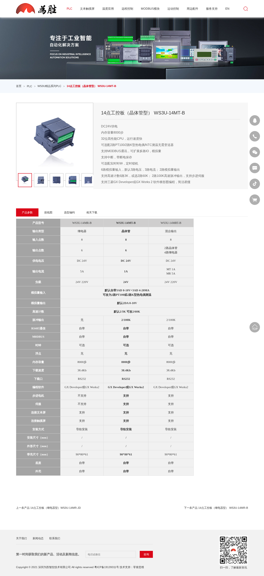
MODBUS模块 (150, 8)
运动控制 (173, 8)
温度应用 (108, 8)
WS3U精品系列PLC (49, 86)
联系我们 (54, 538)
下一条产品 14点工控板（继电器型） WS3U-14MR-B (216, 507)
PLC (69, 8)
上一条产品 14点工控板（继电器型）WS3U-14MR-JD (48, 507)
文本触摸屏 (87, 8)
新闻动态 (38, 538)
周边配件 (192, 8)
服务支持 (212, 8)
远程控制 (127, 8)
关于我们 (21, 538)
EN (227, 8)
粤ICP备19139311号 (106, 567)
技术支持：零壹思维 (132, 567)
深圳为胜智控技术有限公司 (54, 567)
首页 (18, 86)
